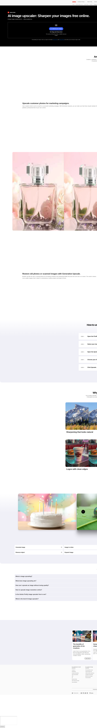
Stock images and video (75, 680)
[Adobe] (74, 2)
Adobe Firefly (89, 1)
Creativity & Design (81, 1)
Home (73, 4)
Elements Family (74, 679)
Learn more (87, 658)
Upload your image (57, 28)
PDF (72, 676)
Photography (74, 671)
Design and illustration (75, 673)
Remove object (20, 552)
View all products (74, 682)
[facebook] (81, 693)
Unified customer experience (89, 673)
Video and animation (75, 674)
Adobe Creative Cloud (79, 4)
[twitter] (85, 693)
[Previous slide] (83, 512)
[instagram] (83, 693)
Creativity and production (89, 674)
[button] (75, 693)
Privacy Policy (61, 39)
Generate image (20, 547)
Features (91, 4)
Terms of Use (55, 39)
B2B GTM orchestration (89, 676)
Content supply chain (88, 671)
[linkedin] (87, 693)
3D (72, 677)
